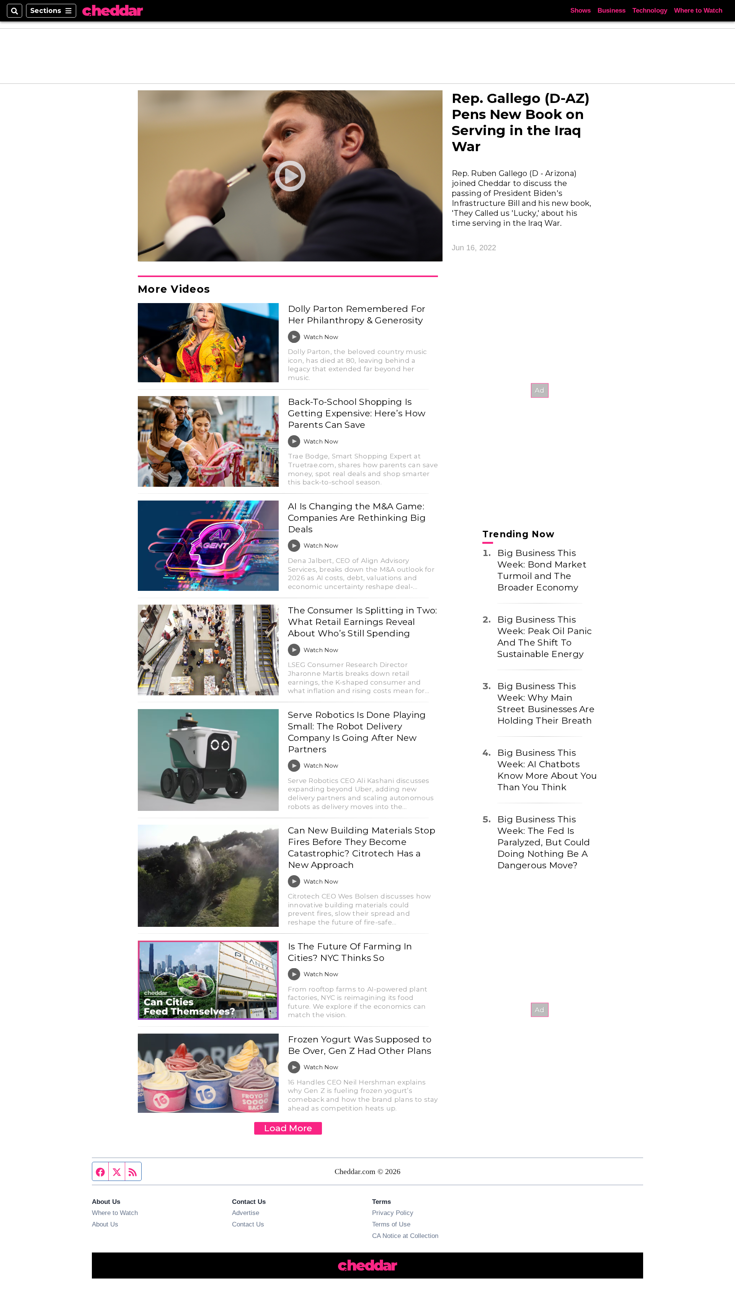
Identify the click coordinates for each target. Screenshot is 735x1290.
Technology (649, 10)
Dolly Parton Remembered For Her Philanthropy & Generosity (357, 314)
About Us (105, 1224)
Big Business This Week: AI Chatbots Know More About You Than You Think (547, 770)
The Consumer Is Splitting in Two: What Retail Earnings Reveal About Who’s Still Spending (362, 622)
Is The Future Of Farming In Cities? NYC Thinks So (350, 952)
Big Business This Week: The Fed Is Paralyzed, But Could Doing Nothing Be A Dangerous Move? (543, 842)
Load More (288, 1128)
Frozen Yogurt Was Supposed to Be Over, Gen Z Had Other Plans (359, 1045)
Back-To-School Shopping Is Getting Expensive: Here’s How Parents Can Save (356, 413)
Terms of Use (391, 1224)
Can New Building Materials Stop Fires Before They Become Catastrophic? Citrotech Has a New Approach (361, 847)
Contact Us (248, 1224)
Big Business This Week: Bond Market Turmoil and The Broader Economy (541, 570)
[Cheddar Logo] (112, 11)
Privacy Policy (392, 1213)
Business (612, 10)
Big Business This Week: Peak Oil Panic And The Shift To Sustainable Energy (544, 636)
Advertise (245, 1213)
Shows (580, 10)
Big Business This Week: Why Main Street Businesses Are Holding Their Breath (546, 703)
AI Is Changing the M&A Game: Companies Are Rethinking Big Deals (357, 518)
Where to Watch (698, 10)
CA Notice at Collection (405, 1235)
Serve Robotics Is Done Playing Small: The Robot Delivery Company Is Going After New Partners (357, 732)
